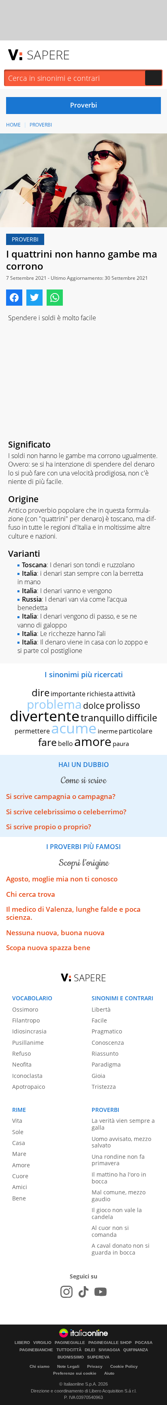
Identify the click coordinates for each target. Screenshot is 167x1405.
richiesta (100, 693)
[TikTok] (83, 1291)
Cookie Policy (124, 1366)
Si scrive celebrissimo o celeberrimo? (66, 811)
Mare (19, 1154)
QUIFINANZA (135, 1350)
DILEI (90, 1350)
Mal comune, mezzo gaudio (119, 1195)
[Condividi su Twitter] (34, 297)
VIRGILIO (42, 1343)
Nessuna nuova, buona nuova (55, 932)
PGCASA (143, 1343)
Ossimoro (25, 1009)
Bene (19, 1198)
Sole (18, 1132)
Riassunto (105, 1053)
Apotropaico (28, 1086)
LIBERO (22, 1343)
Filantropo (26, 1020)
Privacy (95, 1366)
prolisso (123, 705)
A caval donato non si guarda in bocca (121, 1249)
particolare (135, 731)
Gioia (98, 1076)
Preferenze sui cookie (74, 1373)
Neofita (22, 1064)
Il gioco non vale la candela (117, 1213)
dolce (94, 705)
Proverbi (41, 124)
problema (54, 704)
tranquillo (103, 717)
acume (73, 728)
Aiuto (109, 1373)
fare (47, 742)
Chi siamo (39, 1366)
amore (92, 741)
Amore (21, 1165)
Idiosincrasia (29, 1031)
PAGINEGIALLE (70, 1343)
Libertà (101, 1009)
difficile (141, 717)
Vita (17, 1120)
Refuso (21, 1053)
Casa (18, 1143)
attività (124, 693)
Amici (19, 1187)
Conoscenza (108, 1042)
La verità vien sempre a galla (123, 1124)
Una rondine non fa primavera (118, 1160)
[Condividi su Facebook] (14, 297)
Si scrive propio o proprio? (48, 826)
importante (68, 693)
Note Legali (68, 1366)
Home (13, 124)
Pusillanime (28, 1042)
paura (121, 743)
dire (40, 692)
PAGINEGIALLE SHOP (110, 1343)
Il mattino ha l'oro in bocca (119, 1177)
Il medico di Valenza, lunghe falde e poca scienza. (73, 913)
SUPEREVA (98, 1357)
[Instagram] (66, 1291)
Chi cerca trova (30, 894)
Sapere (48, 54)
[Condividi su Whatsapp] (55, 297)
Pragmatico (107, 1031)
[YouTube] (100, 1291)
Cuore (20, 1176)
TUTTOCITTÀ (68, 1350)
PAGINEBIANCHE (36, 1350)
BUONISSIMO (71, 1357)
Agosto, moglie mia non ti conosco (62, 878)
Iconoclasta (27, 1076)
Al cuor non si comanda (110, 1231)
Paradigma (106, 1064)
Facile (99, 1020)
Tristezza (104, 1086)
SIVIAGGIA (109, 1350)
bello (65, 743)
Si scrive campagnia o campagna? (61, 796)
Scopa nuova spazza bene (48, 947)
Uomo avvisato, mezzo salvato (121, 1142)
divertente (44, 716)
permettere (32, 731)
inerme (108, 731)
